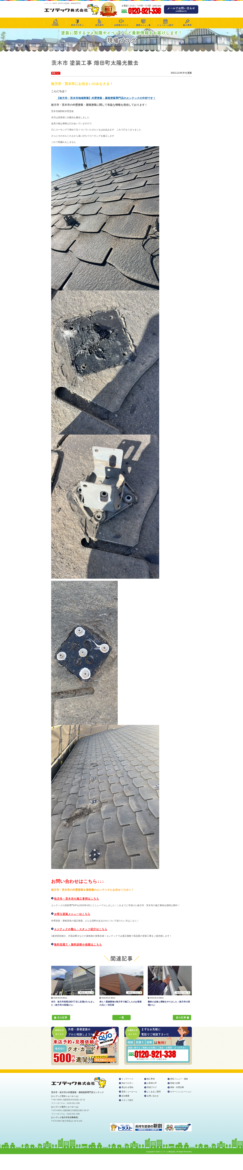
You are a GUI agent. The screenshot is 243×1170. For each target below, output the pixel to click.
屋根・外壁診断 (177, 1087)
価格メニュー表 (143, 25)
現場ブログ (56, 73)
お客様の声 (152, 1083)
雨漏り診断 (175, 1083)
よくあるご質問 (154, 1091)
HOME (55, 25)
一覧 (121, 1017)
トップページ (127, 1079)
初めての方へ (77, 25)
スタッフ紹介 (127, 1100)
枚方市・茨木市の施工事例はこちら (76, 898)
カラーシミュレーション (181, 1091)
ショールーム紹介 (165, 25)
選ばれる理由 (127, 1087)
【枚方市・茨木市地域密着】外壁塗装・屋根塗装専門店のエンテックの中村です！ (106, 98)
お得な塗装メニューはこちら (72, 913)
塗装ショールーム (129, 1091)
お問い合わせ (153, 1096)
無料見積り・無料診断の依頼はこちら (78, 944)
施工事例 (187, 25)
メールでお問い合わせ (181, 9)
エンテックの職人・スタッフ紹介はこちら (80, 929)
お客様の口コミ (121, 25)
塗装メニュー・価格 (179, 1079)
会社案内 (99, 25)
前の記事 (181, 1017)
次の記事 (62, 1017)
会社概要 (125, 1096)
